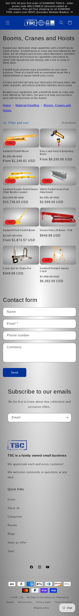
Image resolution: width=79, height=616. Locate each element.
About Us (14, 508)
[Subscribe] (67, 417)
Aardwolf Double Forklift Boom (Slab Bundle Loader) (20, 191)
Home (7, 105)
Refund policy (25, 602)
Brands (12, 525)
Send (14, 372)
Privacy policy (43, 602)
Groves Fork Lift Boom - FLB (56, 230)
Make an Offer (17, 542)
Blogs (11, 533)
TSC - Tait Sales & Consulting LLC (37, 597)
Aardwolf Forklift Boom (16, 151)
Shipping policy (41, 608)
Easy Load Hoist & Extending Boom (56, 153)
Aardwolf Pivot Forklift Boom (19, 230)
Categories (15, 516)
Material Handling (27, 105)
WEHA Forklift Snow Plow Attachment (54, 191)
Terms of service (64, 602)
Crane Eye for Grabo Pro (17, 268)
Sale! (11, 551)
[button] (7, 22)
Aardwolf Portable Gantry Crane (54, 270)
